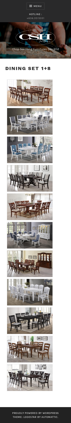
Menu (37, 6)
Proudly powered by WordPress (35, 413)
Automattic (49, 417)
